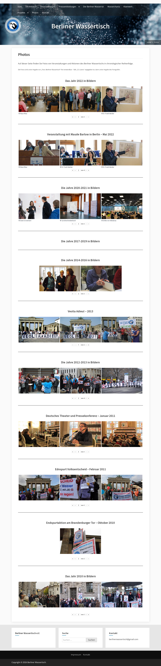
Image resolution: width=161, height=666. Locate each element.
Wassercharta (113, 6)
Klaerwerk (128, 6)
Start (20, 6)
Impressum (76, 654)
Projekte (21, 12)
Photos (35, 12)
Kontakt (45, 12)
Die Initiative (31, 6)
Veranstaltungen (47, 6)
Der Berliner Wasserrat (93, 6)
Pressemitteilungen (67, 6)
